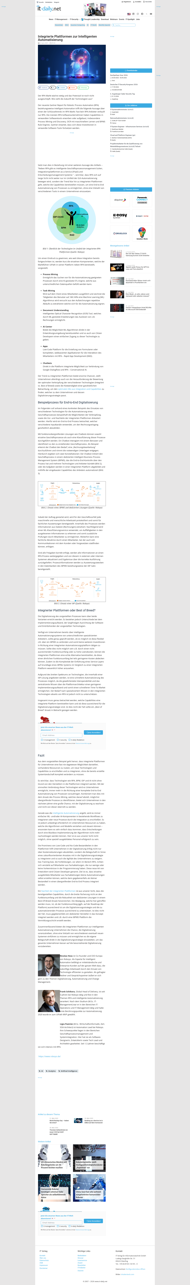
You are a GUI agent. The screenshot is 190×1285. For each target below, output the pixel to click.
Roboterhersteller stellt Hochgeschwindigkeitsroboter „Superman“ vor (89, 1165)
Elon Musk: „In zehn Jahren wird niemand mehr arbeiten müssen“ (137, 295)
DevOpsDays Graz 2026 (119, 75)
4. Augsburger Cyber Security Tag (122, 94)
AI (42, 1071)
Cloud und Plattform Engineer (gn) (122, 135)
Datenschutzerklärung (82, 743)
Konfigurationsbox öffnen (135, 1269)
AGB (41, 1263)
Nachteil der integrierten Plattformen (58, 891)
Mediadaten (82, 1256)
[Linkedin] (133, 14)
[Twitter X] (146, 14)
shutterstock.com (127, 1274)
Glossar (80, 1258)
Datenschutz (44, 1260)
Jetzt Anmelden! (94, 732)
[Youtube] (151, 14)
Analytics (52, 1071)
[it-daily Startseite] (52, 9)
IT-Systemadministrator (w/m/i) (121, 110)
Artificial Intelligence (69, 1071)
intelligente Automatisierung (66, 813)
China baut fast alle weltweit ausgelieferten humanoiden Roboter (88, 1194)
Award (80, 1263)
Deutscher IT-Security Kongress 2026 (124, 85)
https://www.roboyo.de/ (49, 1056)
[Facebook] (142, 14)
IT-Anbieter (81, 1268)
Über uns (43, 1258)
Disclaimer (44, 1268)
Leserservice (82, 1260)
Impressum (44, 1265)
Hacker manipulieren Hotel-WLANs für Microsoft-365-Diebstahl (138, 309)
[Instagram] (138, 14)
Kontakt (42, 1256)
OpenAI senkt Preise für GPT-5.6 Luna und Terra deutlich (137, 268)
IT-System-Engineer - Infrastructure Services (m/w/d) (129, 127)
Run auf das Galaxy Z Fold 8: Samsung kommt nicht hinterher (137, 255)
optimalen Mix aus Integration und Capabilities (79, 389)
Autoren (80, 1271)
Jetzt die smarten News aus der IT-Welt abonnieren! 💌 (57, 728)
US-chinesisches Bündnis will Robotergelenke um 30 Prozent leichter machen (54, 1165)
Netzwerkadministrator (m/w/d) (121, 118)
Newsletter (82, 1265)
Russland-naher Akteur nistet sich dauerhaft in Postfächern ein (138, 282)
